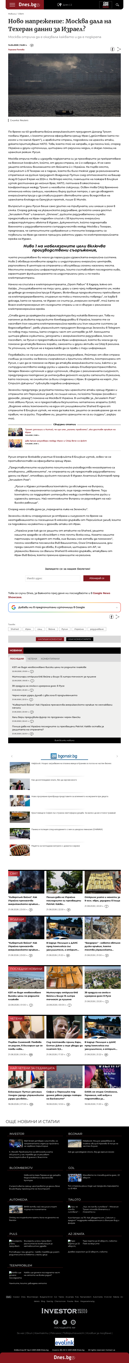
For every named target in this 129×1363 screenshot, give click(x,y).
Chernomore (60, 1301)
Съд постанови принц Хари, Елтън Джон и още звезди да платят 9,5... (64, 1045)
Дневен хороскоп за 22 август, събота (87, 1252)
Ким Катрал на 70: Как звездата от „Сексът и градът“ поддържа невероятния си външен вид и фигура (93, 1220)
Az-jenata (76, 1234)
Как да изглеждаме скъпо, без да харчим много (54, 780)
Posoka (70, 1301)
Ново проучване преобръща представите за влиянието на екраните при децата (69, 796)
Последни (17, 658)
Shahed (15, 629)
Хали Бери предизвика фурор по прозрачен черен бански (46, 717)
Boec (77, 1301)
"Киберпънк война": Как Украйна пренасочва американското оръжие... (24, 900)
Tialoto (74, 1199)
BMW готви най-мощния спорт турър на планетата (40, 1207)
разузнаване (97, 629)
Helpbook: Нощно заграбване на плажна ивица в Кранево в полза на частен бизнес (71, 763)
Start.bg (50, 1301)
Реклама (55, 1333)
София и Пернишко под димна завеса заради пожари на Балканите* (63, 1095)
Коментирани (50, 658)
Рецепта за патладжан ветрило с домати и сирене (55, 846)
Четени (32, 658)
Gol (71, 1168)
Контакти (41, 1333)
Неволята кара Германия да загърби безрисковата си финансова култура (42, 1178)
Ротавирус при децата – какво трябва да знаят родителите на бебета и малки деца (34, 1253)
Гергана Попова (16, 49)
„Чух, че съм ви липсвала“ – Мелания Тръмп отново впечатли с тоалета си (100, 1209)
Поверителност (73, 1333)
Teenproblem (20, 1265)
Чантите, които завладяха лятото (28, 1283)
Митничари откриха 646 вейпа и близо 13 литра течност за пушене (54, 676)
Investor (16, 1134)
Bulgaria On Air (46, 1297)
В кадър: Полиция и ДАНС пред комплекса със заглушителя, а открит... (62, 946)
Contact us (110, 1350)
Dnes (23, 1297)
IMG (8, 1297)
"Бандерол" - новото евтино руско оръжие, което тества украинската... (102, 946)
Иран (28, 629)
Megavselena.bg (87, 1301)
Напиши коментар (50, 639)
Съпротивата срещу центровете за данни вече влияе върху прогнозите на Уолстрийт (34, 1187)
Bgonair (75, 1134)
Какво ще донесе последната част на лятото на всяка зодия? (42, 1273)
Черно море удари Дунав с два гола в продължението (44, 695)
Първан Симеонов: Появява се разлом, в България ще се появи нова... (25, 1045)
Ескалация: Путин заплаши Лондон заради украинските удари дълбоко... (26, 1095)
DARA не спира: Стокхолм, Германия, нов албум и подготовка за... (101, 1095)
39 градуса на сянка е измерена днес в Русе (38, 685)
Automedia (18, 1199)
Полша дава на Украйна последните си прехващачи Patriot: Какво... (63, 900)
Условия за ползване (98, 1333)
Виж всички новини (64, 740)
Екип (29, 1333)
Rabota (116, 1297)
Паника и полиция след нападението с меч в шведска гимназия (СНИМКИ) (67, 829)
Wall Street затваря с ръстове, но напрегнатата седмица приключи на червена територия (41, 1143)
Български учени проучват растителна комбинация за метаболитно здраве (38, 1243)
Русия (65, 629)
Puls (13, 1234)
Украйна (79, 629)
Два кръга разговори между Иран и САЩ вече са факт (56, 440)
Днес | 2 (67, 5)
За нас (21, 1333)
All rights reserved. (60, 1350)
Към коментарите (79, 639)
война (51, 629)
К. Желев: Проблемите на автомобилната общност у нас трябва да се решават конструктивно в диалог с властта (31, 1154)
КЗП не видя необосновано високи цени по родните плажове (49, 667)
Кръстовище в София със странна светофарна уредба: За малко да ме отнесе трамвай (73, 813)
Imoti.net (108, 1297)
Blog (43, 1301)
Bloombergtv (21, 1168)
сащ (39, 629)
